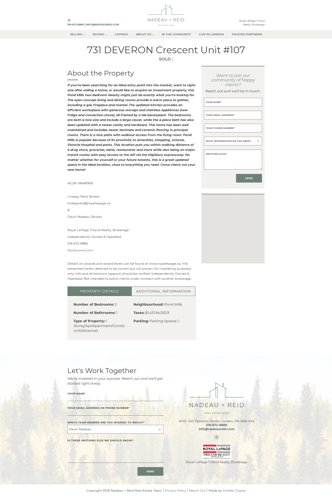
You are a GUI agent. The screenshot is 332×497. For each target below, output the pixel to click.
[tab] (99, 291)
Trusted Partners (247, 34)
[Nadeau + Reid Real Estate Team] (166, 15)
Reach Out (197, 491)
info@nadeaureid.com (102, 24)
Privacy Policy (175, 491)
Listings (121, 34)
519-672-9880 (75, 24)
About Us (144, 34)
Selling (76, 34)
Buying (99, 34)
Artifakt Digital (234, 491)
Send (249, 178)
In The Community (176, 34)
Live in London (211, 34)
